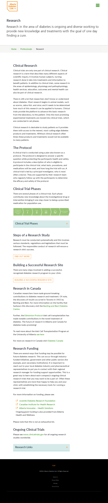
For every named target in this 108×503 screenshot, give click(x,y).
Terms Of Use (55, 486)
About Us (55, 477)
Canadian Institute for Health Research (37, 404)
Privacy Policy (55, 480)
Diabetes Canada (55, 341)
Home (13, 49)
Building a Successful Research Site (38, 265)
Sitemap (55, 483)
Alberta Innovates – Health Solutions (36, 408)
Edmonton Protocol (33, 315)
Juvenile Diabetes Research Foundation (37, 401)
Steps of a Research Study (31, 235)
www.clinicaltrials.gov (33, 434)
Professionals (26, 49)
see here (40, 334)
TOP (53, 465)
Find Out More (22, 256)
